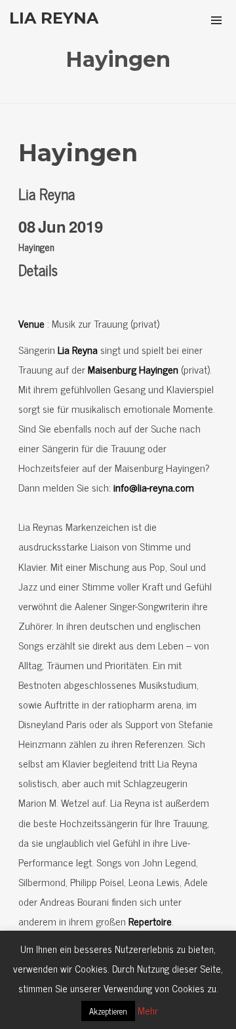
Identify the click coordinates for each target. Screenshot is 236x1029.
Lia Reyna (78, 349)
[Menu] (216, 19)
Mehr (148, 1010)
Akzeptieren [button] (108, 1011)
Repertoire (150, 920)
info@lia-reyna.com (153, 486)
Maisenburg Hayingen (133, 369)
